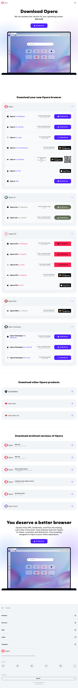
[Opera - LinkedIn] (60, 665)
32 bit (44, 117)
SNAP (46, 138)
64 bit (41, 117)
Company (5, 644)
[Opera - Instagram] (74, 665)
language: (75, 2)
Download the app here (49, 148)
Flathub (48, 265)
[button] (39, 25)
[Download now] (64, 148)
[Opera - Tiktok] (17, 665)
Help (3, 630)
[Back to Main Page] (4, 3)
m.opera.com (19, 470)
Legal (3, 637)
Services (4, 622)
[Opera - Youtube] (46, 665)
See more (39, 19)
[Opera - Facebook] (3, 665)
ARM (48, 117)
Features (4, 615)
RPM (43, 138)
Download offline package (44, 127)
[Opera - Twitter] (31, 665)
